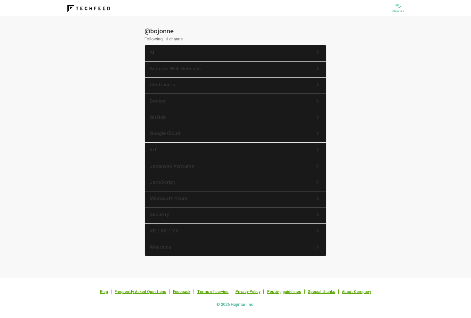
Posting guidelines (284, 291)
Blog (104, 291)
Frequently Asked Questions (140, 291)
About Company (356, 291)
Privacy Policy (248, 291)
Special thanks (321, 291)
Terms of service (212, 291)
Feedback (181, 291)
